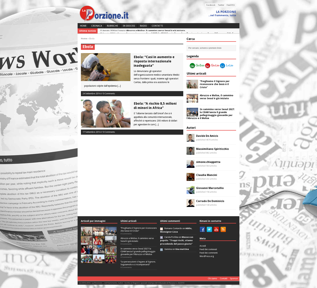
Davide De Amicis (207, 135)
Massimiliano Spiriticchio (212, 149)
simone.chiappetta (208, 162)
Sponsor (234, 278)
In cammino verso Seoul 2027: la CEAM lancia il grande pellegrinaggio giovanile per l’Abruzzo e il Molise (138, 251)
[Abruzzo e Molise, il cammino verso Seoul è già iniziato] (192, 100)
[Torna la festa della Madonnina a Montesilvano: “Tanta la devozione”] (99, 252)
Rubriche (112, 25)
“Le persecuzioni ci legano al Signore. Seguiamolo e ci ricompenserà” (138, 263)
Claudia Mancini (206, 175)
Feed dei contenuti (208, 249)
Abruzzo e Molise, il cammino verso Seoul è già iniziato (137, 239)
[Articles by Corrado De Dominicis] (190, 205)
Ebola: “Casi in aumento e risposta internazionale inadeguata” (154, 61)
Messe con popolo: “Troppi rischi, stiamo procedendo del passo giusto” (176, 240)
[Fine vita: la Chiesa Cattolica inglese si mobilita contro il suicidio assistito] (86, 252)
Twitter (221, 5)
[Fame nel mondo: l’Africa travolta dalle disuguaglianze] (86, 261)
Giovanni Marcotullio (210, 188)
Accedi (203, 246)
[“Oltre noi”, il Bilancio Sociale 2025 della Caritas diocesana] (111, 261)
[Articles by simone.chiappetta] (190, 166)
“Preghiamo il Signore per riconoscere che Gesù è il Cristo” (214, 84)
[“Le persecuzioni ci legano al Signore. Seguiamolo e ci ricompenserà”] (86, 243)
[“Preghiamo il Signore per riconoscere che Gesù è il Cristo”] (192, 86)
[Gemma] (161, 249)
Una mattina (182, 249)
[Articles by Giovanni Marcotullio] (190, 192)
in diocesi (129, 25)
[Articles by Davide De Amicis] (190, 140)
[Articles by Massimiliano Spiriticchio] (190, 153)
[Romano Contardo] (161, 228)
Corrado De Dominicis (210, 201)
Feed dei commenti (209, 253)
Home (83, 25)
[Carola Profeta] (161, 237)
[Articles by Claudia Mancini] (190, 179)
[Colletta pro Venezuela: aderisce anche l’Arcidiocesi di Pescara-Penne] (111, 243)
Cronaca (96, 25)
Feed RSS (231, 5)
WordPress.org (207, 256)
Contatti (157, 25)
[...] (119, 86)
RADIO (143, 25)
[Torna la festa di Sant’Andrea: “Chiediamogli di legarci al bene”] (111, 252)
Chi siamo (212, 278)
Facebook (210, 5)
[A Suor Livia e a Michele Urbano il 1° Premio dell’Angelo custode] (99, 261)
